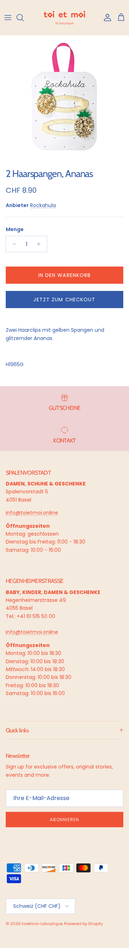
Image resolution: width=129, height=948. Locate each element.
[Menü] (8, 17)
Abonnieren (64, 820)
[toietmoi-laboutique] (64, 18)
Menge (15, 229)
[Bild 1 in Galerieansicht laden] (64, 99)
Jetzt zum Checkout (64, 299)
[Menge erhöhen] (40, 244)
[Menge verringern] (12, 244)
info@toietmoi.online (32, 512)
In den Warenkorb (64, 275)
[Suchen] (24, 17)
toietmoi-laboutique (42, 924)
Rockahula (43, 205)
